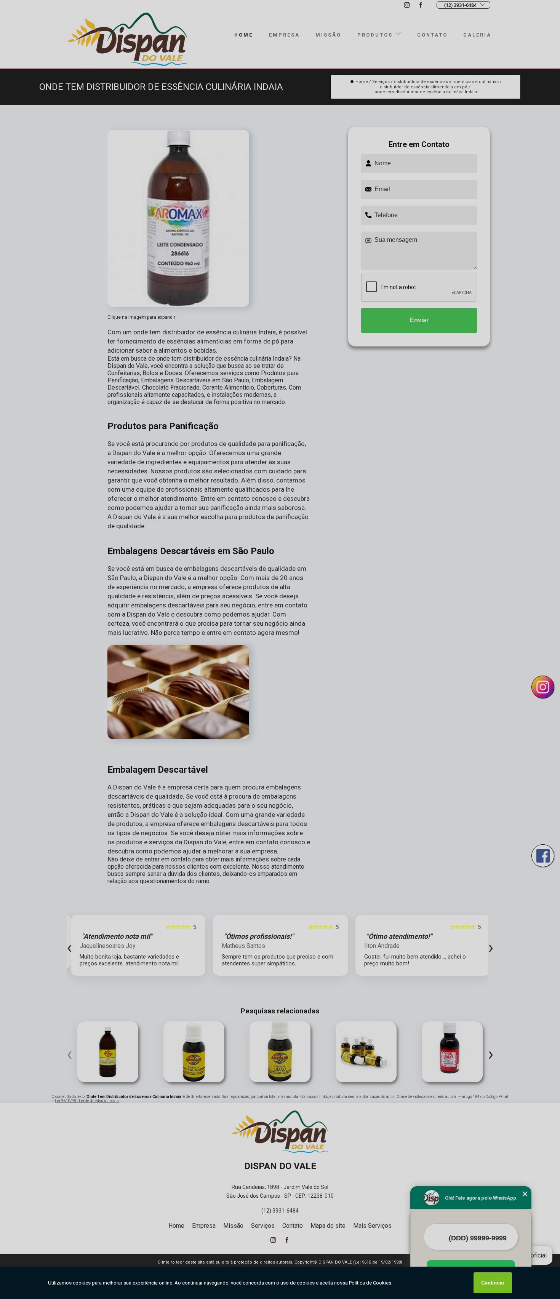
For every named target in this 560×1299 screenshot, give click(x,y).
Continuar (492, 1283)
